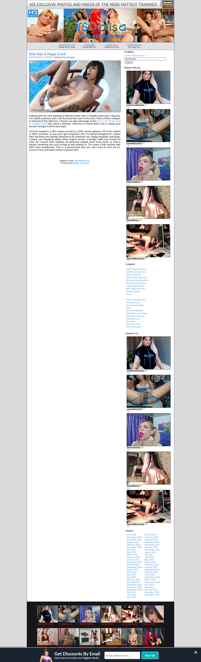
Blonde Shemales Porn (137, 277)
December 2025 (134, 537)
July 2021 (149, 554)
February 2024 (134, 557)
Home (127, 55)
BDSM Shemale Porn (136, 272)
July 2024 (131, 549)
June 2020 (150, 574)
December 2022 (134, 584)
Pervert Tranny (133, 291)
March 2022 (150, 534)
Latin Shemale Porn (135, 286)
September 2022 (134, 589)
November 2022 (134, 587)
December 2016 (152, 592)
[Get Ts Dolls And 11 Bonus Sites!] (100, 41)
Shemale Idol (89, 45)
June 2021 (150, 557)
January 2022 (151, 539)
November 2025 (134, 539)
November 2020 (152, 569)
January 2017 (151, 589)
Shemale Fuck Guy (135, 316)
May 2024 (131, 552)
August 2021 (150, 552)
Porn (128, 294)
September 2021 (152, 549)
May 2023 (131, 574)
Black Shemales (133, 275)
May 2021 (149, 559)
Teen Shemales (133, 327)
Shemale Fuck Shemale (133, 320)
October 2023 (133, 564)
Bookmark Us (138, 55)
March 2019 (150, 579)
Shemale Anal (132, 302)
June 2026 (132, 534)
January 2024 (133, 559)
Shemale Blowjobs (134, 310)
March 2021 (150, 562)
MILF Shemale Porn (135, 288)
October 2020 (151, 572)
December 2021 (152, 542)
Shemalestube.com (134, 45)
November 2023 (134, 562)
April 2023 (131, 577)
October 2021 (151, 547)
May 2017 (149, 584)
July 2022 (131, 592)
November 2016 (152, 594)
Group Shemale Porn (136, 283)
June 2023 (132, 572)
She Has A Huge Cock (47, 54)
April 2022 (131, 597)
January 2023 (133, 582)
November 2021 (152, 544)
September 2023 (134, 567)
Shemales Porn (82, 160)
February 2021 (151, 564)
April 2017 (149, 587)
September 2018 (152, 582)
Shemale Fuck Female (136, 313)
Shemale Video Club (67, 45)
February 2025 (134, 544)
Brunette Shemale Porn (137, 280)
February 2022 (151, 537)
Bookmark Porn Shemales (64, 57)
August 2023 (132, 569)
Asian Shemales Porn (136, 269)
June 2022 (132, 594)
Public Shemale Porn (136, 300)
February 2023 (134, 579)
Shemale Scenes (112, 45)
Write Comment (81, 163)
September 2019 (152, 577)
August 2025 (132, 542)
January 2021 (151, 567)
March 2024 (132, 554)
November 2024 (134, 547)
